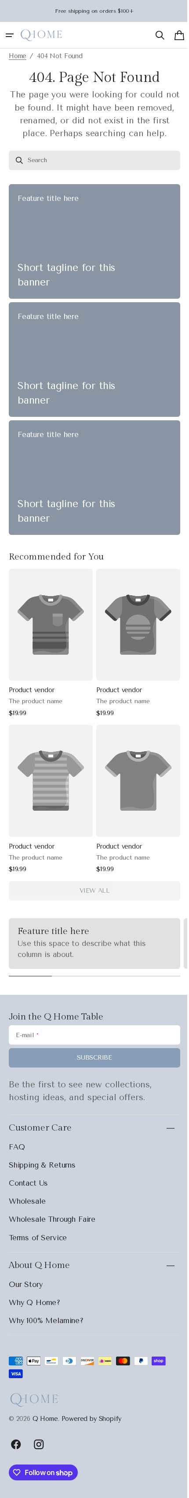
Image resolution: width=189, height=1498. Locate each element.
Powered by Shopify (91, 1419)
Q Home (45, 1419)
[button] (9, 35)
